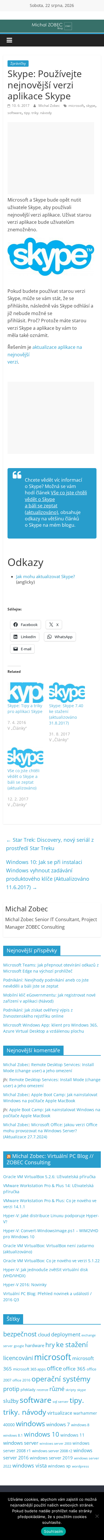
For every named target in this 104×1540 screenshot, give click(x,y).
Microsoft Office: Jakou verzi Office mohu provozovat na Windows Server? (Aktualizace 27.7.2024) (50, 1130)
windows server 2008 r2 (52, 1450)
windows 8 (80, 1424)
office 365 (74, 1368)
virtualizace (59, 1413)
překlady (28, 1389)
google (19, 1346)
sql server (60, 1401)
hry (50, 1344)
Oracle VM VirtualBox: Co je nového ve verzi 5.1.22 (51, 1260)
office (54, 1368)
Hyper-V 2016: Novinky (25, 1284)
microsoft (76, 105)
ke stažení (72, 1344)
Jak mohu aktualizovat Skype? (45, 576)
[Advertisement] (51, 158)
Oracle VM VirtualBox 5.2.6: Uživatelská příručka (49, 1176)
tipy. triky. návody (38, 112)
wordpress (80, 1466)
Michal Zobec (49, 105)
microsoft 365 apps (29, 1369)
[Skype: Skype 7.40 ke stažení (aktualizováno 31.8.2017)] (67, 692)
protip (11, 1389)
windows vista (29, 1465)
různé (56, 1389)
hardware (34, 1345)
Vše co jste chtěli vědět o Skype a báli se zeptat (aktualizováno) (56, 502)
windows (30, 1423)
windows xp (59, 1466)
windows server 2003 (55, 1443)
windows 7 (58, 1424)
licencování (18, 1358)
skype (90, 105)
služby (10, 1400)
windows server (20, 1443)
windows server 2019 (51, 1458)
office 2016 (21, 1380)
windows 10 (41, 1434)
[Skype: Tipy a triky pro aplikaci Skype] (25, 692)
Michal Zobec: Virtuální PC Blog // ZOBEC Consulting (50, 1159)
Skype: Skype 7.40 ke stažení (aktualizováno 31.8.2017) (66, 714)
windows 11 (72, 1435)
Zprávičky (18, 63)
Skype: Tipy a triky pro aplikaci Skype (25, 708)
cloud (44, 1334)
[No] (97, 1516)
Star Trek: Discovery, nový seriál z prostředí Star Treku (50, 844)
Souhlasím (53, 1531)
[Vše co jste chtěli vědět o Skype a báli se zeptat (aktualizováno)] (25, 757)
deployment (65, 1334)
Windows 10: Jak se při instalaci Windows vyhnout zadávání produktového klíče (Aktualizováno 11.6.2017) (47, 874)
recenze (42, 1390)
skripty (71, 1390)
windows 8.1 (13, 1435)
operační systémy (60, 1378)
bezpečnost (20, 1333)
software (15, 112)
